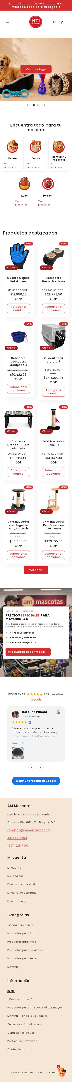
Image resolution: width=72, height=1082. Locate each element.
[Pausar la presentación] (68, 105)
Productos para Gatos (22, 933)
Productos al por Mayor (28, 651)
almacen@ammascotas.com (28, 830)
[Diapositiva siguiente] (44, 105)
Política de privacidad (51, 1072)
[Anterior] (31, 767)
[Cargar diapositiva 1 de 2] (34, 105)
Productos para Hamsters (25, 950)
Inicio (11, 991)
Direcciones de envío (22, 884)
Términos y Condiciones (24, 1024)
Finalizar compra (18, 901)
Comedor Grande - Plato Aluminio (18, 445)
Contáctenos (16, 1049)
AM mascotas (26, 1072)
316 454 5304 (17, 838)
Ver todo (36, 570)
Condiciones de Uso (21, 1033)
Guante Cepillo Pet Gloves (18, 279)
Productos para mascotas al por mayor (34, 1007)
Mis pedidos (15, 876)
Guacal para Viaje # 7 (53, 359)
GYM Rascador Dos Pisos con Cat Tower (54, 525)
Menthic (13, 967)
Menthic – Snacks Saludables (27, 1016)
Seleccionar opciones (53, 308)
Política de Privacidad (22, 1041)
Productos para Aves (21, 942)
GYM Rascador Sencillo (54, 443)
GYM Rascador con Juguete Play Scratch (19, 525)
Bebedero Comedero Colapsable (18, 361)
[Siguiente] (40, 767)
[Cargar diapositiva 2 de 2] (38, 105)
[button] (7, 22)
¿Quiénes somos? (19, 999)
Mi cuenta (14, 868)
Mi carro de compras (21, 893)
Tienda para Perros (20, 925)
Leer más (18, 743)
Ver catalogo (36, 69)
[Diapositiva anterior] (27, 105)
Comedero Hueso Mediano (53, 279)
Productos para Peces (22, 958)
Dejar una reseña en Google (36, 781)
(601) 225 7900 (18, 845)
